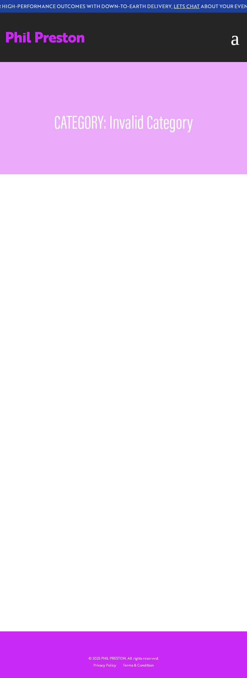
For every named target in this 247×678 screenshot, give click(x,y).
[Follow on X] (111, 20)
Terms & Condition (138, 665)
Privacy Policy (104, 665)
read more (41, 380)
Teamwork (41, 554)
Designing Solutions (155, 343)
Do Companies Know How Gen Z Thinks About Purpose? (94, 538)
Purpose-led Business (76, 350)
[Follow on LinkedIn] (123, 20)
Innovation (188, 343)
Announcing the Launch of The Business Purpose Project (93, 334)
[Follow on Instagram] (135, 20)
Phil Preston (49, 343)
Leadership (41, 350)
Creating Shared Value (112, 343)
